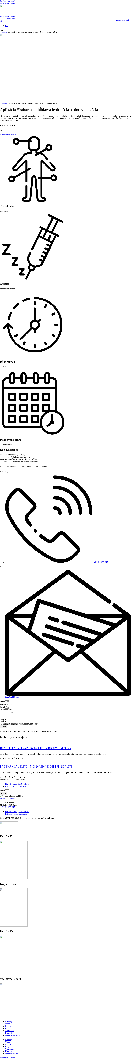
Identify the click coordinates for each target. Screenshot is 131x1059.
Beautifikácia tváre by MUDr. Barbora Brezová (35, 748)
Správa (3, 719)
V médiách (9, 1031)
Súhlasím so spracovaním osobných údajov (20, 724)
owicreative (51, 818)
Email (2, 707)
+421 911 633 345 (7, 807)
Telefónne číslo (6, 710)
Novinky (8, 1021)
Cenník (8, 1026)
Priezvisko (4, 704)
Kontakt (8, 1033)
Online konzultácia (12, 1035)
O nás (7, 1024)
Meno (2, 702)
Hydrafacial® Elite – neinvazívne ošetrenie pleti (36, 766)
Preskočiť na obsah (7, 1)
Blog (7, 1028)
